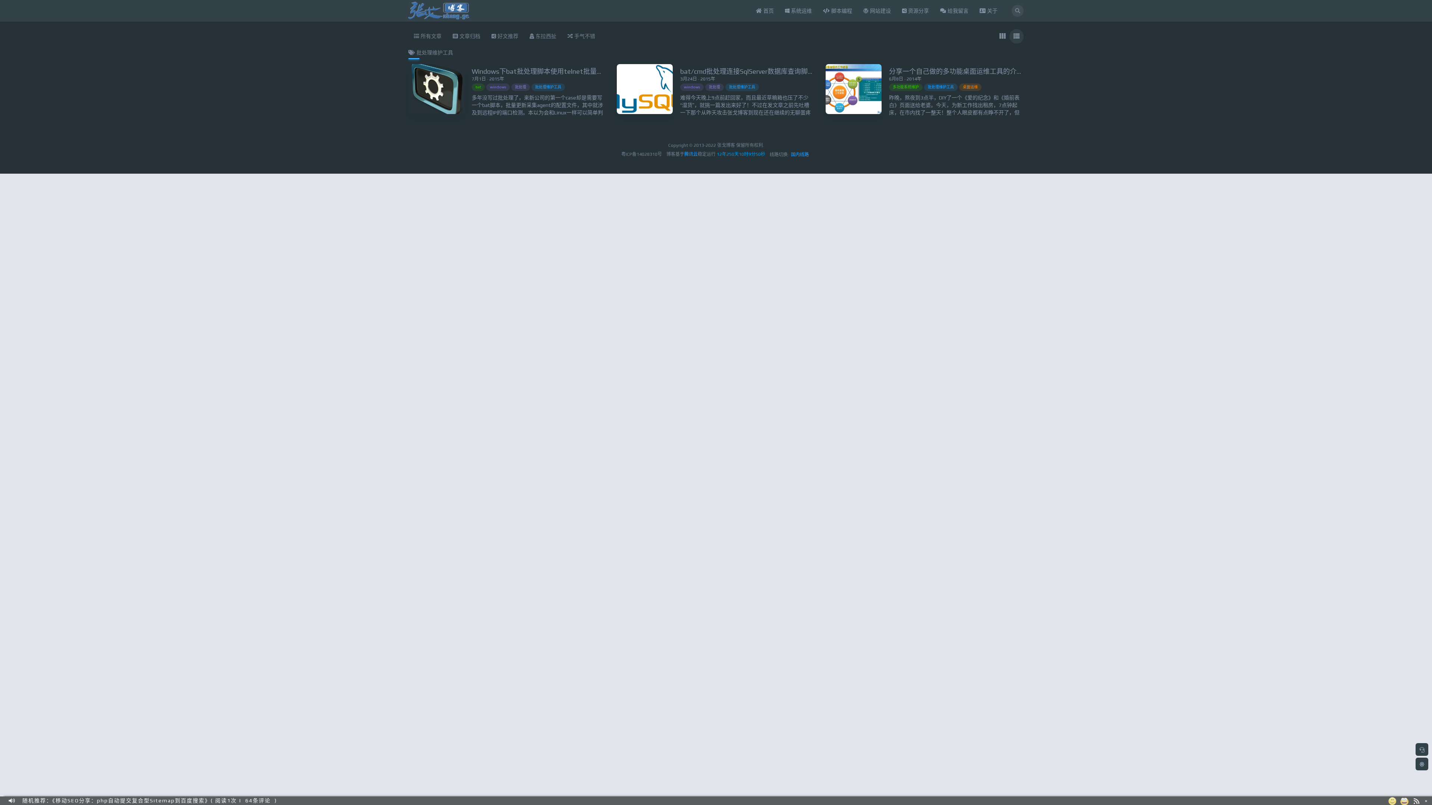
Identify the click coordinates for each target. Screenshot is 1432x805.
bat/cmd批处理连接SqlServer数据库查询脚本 (747, 71)
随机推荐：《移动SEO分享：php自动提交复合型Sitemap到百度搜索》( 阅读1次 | (132, 799)
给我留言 (957, 11)
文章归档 (469, 36)
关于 (992, 11)
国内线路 (800, 154)
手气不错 (584, 36)
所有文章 (430, 36)
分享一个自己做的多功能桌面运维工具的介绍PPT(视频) (971, 71)
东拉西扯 (545, 36)
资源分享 (918, 11)
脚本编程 (841, 11)
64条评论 (258, 799)
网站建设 (880, 11)
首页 (768, 11)
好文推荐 (507, 36)
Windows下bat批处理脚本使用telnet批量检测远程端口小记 (561, 71)
